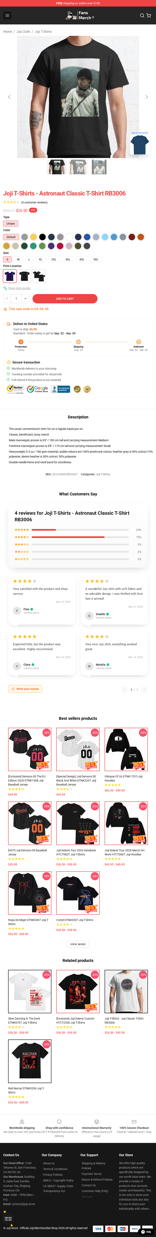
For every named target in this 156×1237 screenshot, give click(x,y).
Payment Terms (91, 1174)
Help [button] (148, 1231)
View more (78, 944)
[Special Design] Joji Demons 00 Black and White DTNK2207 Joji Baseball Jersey (76, 780)
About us (48, 1163)
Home (7, 32)
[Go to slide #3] (99, 167)
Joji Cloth (23, 32)
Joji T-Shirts (43, 32)
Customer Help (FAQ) (95, 1191)
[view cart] (148, 15)
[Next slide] (146, 97)
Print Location (12, 266)
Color (6, 230)
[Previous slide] (9, 97)
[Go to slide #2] (78, 167)
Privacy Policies (53, 1174)
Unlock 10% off (8, 1219)
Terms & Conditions (55, 1169)
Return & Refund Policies (97, 1179)
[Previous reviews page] (124, 689)
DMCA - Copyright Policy (58, 1180)
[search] (142, 15)
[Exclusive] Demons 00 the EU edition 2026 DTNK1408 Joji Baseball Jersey (27, 780)
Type (6, 217)
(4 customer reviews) (34, 202)
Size (6, 253)
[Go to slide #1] (57, 167)
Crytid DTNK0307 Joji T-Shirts (74, 920)
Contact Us (89, 1185)
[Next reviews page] (144, 689)
